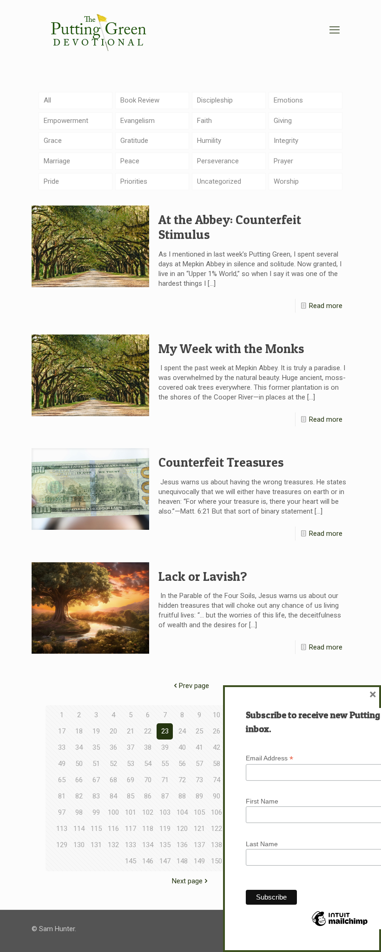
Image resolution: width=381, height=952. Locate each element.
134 (147, 845)
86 (147, 796)
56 (182, 763)
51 (96, 763)
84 (113, 796)
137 (199, 845)
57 (199, 763)
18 (79, 731)
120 (182, 828)
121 (199, 828)
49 (62, 763)
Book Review (139, 100)
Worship (286, 181)
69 (130, 780)
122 (216, 828)
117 (130, 828)
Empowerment (66, 120)
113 (61, 828)
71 (165, 780)
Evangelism (137, 120)
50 (79, 763)
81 (62, 796)
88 (182, 796)
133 (130, 845)
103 (165, 812)
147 (165, 861)
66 (79, 780)
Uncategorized (219, 181)
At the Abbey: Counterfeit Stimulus (229, 227)
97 (62, 812)
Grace (53, 140)
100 (113, 812)
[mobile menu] (334, 30)
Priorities (133, 181)
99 (96, 812)
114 (79, 828)
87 (165, 796)
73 (199, 780)
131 (96, 845)
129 (61, 845)
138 (216, 845)
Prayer (283, 161)
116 (113, 828)
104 (182, 812)
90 (216, 796)
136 (182, 845)
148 (182, 861)
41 (199, 747)
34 (79, 747)
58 (216, 763)
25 (199, 731)
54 (147, 763)
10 (216, 715)
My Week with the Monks (231, 348)
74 (216, 780)
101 (130, 812)
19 (96, 731)
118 (147, 828)
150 (216, 861)
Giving (283, 120)
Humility (209, 140)
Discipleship (215, 100)
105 (199, 812)
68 (113, 780)
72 (182, 780)
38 (147, 747)
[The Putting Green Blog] (100, 30)
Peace (129, 161)
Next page (187, 881)
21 (130, 731)
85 (130, 796)
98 (79, 812)
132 (113, 845)
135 (165, 845)
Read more (325, 306)
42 (216, 747)
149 (199, 861)
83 (96, 796)
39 (165, 747)
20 (113, 731)
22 (147, 731)
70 (147, 780)
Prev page (194, 686)
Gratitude (134, 140)
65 (62, 780)
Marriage (57, 161)
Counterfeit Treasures (220, 462)
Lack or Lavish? (202, 576)
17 (62, 731)
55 (165, 763)
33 (62, 747)
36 (113, 747)
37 (130, 747)
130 (79, 845)
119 (165, 828)
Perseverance (218, 161)
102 (147, 812)
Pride (51, 181)
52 (113, 763)
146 (147, 861)
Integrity (286, 140)
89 (199, 796)
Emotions (288, 100)
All (47, 100)
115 (96, 828)
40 (182, 747)
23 (165, 731)
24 (182, 731)
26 (216, 731)
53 (130, 763)
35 (96, 747)
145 (130, 861)
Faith (204, 120)
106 (216, 812)
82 (79, 796)
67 (96, 780)
